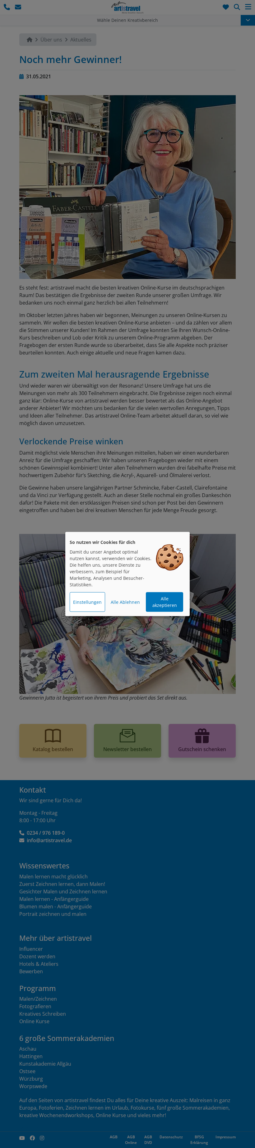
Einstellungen (87, 602)
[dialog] (127, 574)
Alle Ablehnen (125, 602)
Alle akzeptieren (164, 602)
